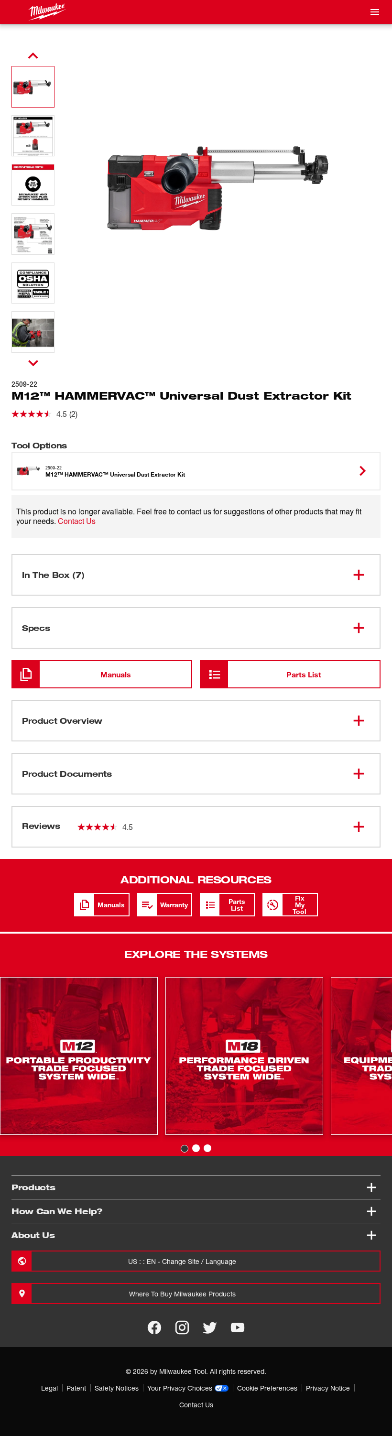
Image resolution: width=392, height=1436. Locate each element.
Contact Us (77, 520)
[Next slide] (33, 363)
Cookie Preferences (267, 1388)
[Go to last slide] (33, 56)
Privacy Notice (328, 1388)
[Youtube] (237, 1327)
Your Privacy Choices (179, 1388)
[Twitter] (210, 1327)
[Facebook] (154, 1327)
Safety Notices (117, 1388)
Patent (76, 1388)
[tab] (184, 1149)
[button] (32, 87)
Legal (49, 1388)
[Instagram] (182, 1327)
